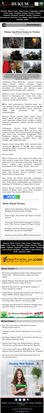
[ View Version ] (22, 411)
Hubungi (19, 403)
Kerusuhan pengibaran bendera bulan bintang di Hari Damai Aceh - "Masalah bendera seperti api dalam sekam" (21, 275)
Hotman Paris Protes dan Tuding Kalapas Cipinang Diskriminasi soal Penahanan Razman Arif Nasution (21, 344)
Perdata (31, 13)
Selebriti (22, 15)
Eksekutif (14, 15)
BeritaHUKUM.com (26, 409)
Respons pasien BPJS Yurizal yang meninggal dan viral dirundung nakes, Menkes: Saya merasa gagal (22, 300)
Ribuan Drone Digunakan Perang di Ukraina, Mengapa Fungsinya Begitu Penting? (21, 210)
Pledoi (40, 245)
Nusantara (36, 15)
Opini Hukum (34, 17)
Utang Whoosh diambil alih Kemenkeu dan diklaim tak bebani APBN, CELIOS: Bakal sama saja (22, 294)
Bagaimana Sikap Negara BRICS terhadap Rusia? (23, 235)
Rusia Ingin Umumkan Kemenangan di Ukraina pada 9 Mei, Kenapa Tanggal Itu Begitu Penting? (23, 223)
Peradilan (17, 13)
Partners (32, 403)
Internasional (5, 17)
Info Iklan (39, 403)
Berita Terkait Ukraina (14, 203)
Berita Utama (13, 11)
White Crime (23, 11)
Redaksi (25, 403)
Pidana (24, 13)
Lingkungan (34, 11)
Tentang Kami (12, 403)
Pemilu (28, 15)
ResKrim (14, 17)
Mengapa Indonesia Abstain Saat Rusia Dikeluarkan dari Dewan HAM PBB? (19, 229)
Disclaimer (22, 405)
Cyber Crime (8, 13)
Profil (41, 17)
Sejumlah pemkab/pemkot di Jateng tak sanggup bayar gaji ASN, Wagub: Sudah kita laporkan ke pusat (22, 305)
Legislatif (6, 15)
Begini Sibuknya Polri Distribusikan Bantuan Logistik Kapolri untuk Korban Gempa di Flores (22, 282)
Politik (38, 13)
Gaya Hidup (22, 17)
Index (26, 19)
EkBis (42, 11)
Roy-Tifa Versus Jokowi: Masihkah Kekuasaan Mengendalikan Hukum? (19, 326)
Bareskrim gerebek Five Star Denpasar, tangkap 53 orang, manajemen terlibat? (20, 288)
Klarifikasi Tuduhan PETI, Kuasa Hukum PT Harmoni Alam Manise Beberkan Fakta (22, 338)
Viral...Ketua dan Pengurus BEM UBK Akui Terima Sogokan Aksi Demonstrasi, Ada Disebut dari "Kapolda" (22, 350)
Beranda (4, 11)
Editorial (20, 19)
